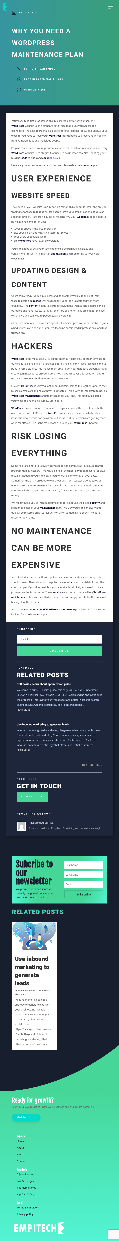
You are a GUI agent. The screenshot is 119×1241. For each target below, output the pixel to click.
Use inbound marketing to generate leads (43, 724)
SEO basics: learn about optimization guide (44, 684)
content (33, 305)
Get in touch (26, 1117)
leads (24, 157)
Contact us (32, 796)
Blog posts (28, 12)
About (20, 1147)
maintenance (85, 165)
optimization (58, 253)
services (58, 592)
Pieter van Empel (26, 990)
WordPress (17, 125)
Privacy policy (25, 1214)
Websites (35, 300)
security (47, 157)
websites (82, 216)
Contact (21, 1161)
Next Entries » (92, 765)
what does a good (34, 609)
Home (20, 1141)
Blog (19, 1154)
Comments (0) (34, 89)
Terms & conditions (28, 1207)
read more (23, 710)
